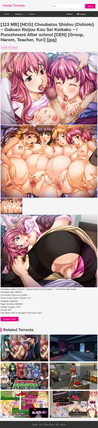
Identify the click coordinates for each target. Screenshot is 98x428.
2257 (57, 424)
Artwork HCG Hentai (9, 48)
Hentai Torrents (14, 5)
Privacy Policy (49, 424)
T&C (40, 424)
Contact (35, 424)
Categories (19, 14)
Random (69, 14)
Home (7, 14)
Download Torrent (9, 319)
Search (90, 6)
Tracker (31, 14)
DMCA (62, 424)
